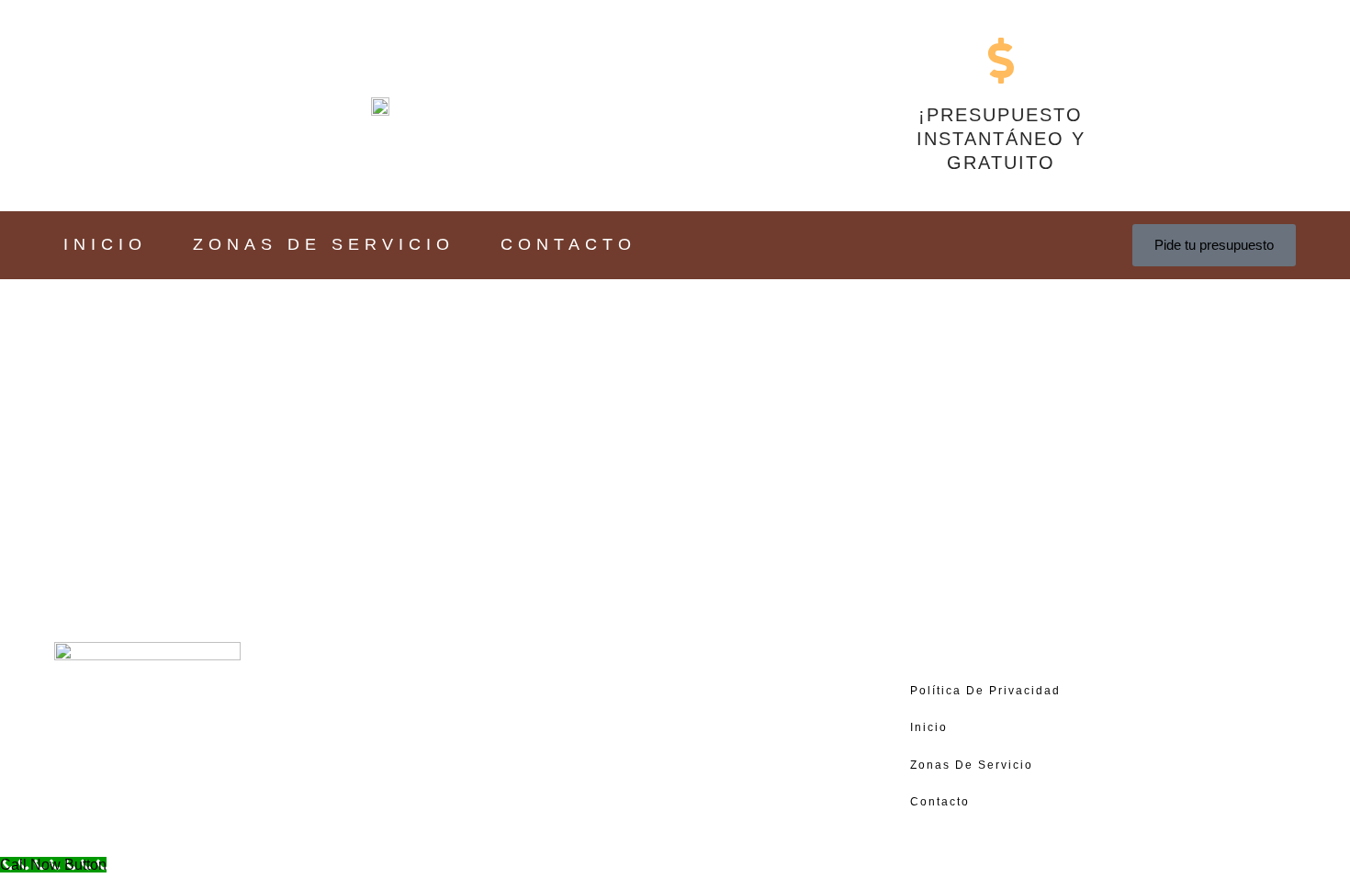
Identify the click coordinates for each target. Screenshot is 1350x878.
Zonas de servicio (324, 244)
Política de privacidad (985, 690)
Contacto (568, 244)
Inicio (105, 244)
